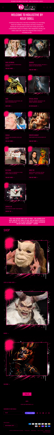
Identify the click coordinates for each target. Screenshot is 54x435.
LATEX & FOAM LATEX (9, 282)
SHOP (6, 99)
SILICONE (6, 384)
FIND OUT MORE (9, 68)
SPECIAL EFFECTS (33, 99)
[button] (3, 7)
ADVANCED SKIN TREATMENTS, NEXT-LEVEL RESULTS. (13, 138)
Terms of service (40, 430)
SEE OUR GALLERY (33, 106)
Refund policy (33, 430)
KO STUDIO (8, 170)
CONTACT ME (8, 206)
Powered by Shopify (19, 430)
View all (27, 394)
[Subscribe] (22, 412)
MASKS (5, 333)
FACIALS (7, 135)
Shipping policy (47, 430)
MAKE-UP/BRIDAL (9, 62)
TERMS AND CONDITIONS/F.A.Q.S (27, 404)
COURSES (31, 62)
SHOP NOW (8, 106)
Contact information (46, 431)
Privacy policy (27, 430)
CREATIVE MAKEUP (34, 135)
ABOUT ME (31, 170)
